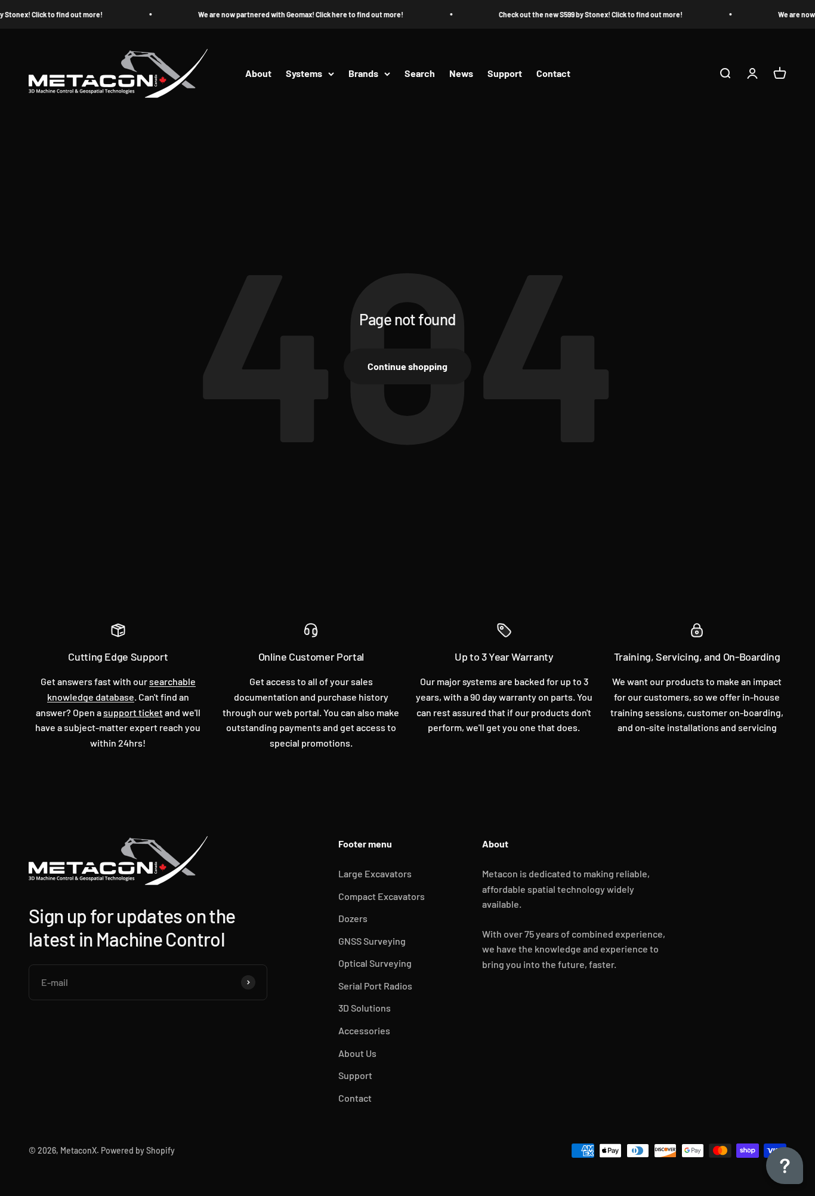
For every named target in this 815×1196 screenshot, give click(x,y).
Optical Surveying (375, 963)
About (258, 73)
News (461, 73)
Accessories (364, 1030)
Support (504, 73)
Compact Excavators (381, 896)
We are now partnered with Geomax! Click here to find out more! (295, 14)
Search (420, 73)
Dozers (353, 918)
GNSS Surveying (372, 941)
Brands (363, 73)
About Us (357, 1053)
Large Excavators (375, 873)
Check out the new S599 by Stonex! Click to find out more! (585, 14)
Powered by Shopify (138, 1150)
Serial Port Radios (375, 985)
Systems (304, 73)
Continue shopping (407, 366)
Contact (553, 73)
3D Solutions (364, 1007)
